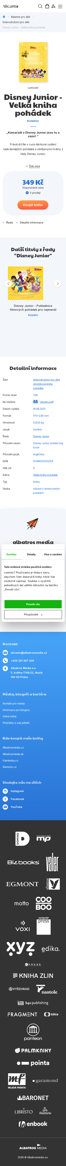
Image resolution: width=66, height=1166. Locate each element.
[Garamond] (45, 1081)
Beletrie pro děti (20, 16)
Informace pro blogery (16, 710)
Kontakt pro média (14, 703)
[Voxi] (22, 925)
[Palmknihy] (33, 1050)
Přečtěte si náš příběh (16, 723)
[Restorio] (45, 1111)
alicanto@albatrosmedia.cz (29, 652)
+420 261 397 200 (22, 660)
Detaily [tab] (31, 554)
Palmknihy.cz (10, 760)
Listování (33, 87)
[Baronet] (33, 1098)
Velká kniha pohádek (45, 475)
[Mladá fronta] (17, 1081)
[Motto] (21, 903)
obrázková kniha (43, 384)
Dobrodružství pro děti (16, 22)
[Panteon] (33, 1032)
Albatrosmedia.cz (13, 747)
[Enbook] (33, 1124)
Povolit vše (33, 604)
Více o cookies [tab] (53, 554)
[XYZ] (20, 948)
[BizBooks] (23, 862)
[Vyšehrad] (19, 989)
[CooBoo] (43, 903)
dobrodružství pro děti (46, 379)
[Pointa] (33, 1063)
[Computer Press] (43, 925)
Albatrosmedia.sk (13, 754)
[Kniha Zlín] (33, 975)
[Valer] (52, 862)
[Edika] (50, 948)
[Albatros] (52, 884)
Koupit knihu (33, 205)
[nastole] (47, 989)
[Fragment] (22, 1014)
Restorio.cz (10, 767)
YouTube (16, 807)
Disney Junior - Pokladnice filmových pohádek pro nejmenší (33, 307)
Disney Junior (41, 436)
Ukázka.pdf (47, 402)
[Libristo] (23, 1111)
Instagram (17, 791)
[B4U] (33, 1003)
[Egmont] (22, 884)
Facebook (17, 799)
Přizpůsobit (31, 614)
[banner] (23, 6)
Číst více (34, 166)
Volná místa (9, 716)
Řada (9, 222)
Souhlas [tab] (11, 554)
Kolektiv (33, 121)
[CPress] (33, 964)
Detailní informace (31, 222)
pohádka (38, 388)
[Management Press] (43, 838)
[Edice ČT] (51, 1014)
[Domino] (22, 838)
